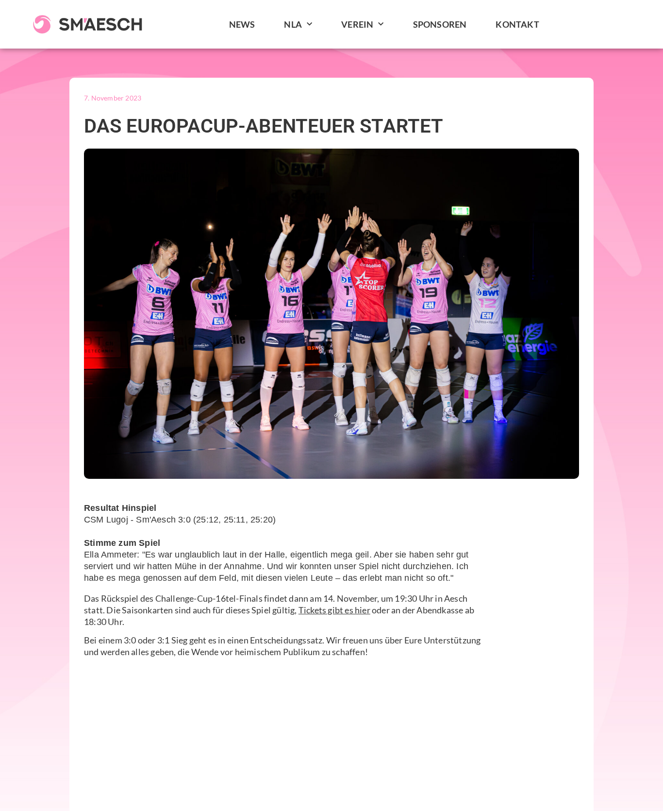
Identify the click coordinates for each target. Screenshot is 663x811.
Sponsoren (440, 24)
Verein (357, 24)
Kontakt (517, 24)
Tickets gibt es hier (334, 610)
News (242, 24)
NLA (293, 24)
